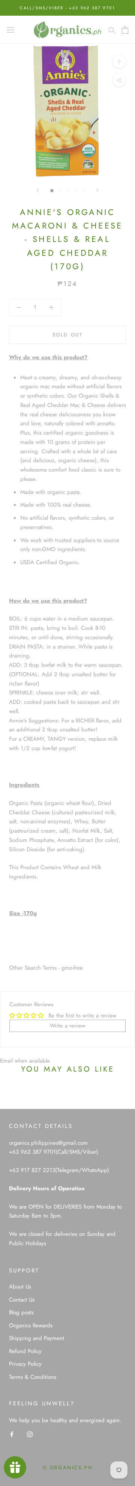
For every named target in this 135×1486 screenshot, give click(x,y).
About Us (20, 1287)
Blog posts (21, 1312)
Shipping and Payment (36, 1338)
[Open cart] (125, 30)
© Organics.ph (68, 1467)
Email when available (25, 1061)
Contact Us (21, 1300)
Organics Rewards (30, 1325)
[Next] (97, 190)
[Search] (111, 30)
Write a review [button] (67, 1026)
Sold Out (67, 334)
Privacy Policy (25, 1364)
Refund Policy (25, 1351)
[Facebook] (12, 1434)
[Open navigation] (10, 30)
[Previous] (38, 190)
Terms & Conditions (32, 1377)
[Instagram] (30, 1434)
